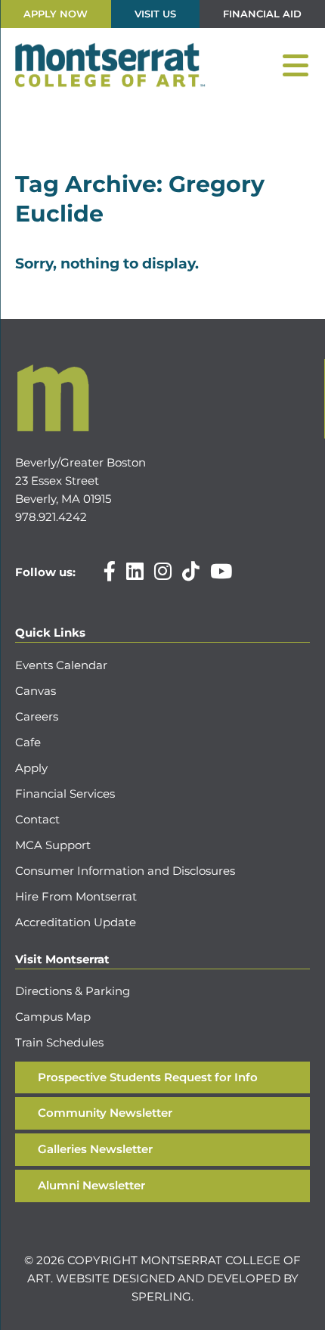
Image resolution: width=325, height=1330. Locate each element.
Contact (37, 819)
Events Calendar (61, 665)
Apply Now (55, 14)
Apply (31, 768)
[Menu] (295, 66)
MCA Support (53, 845)
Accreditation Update (75, 922)
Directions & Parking (72, 991)
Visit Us (155, 14)
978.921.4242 (51, 517)
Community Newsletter (105, 1112)
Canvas (35, 691)
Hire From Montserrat (76, 896)
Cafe (28, 742)
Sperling (161, 1296)
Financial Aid (262, 14)
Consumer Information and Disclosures (125, 870)
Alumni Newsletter (91, 1185)
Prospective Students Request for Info (148, 1077)
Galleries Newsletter (95, 1149)
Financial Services (65, 793)
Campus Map (53, 1016)
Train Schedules (59, 1042)
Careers (36, 716)
